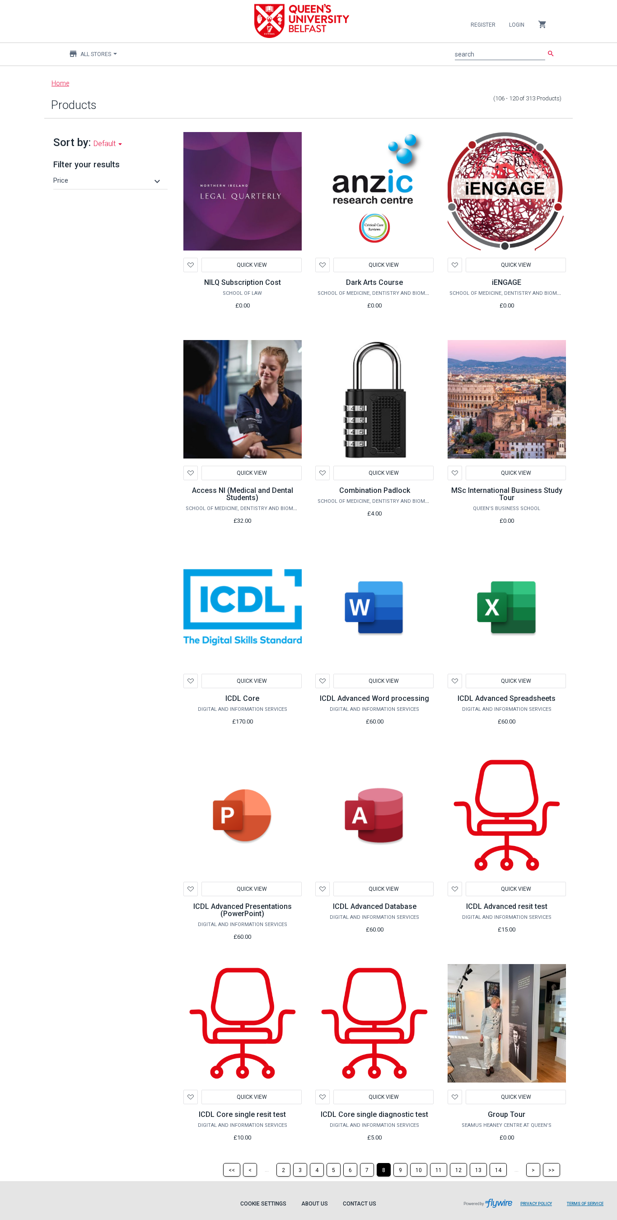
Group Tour (506, 1114)
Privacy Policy (536, 1203)
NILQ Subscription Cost (242, 282)
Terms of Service (585, 1203)
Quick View (251, 265)
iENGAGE (506, 282)
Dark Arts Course (374, 282)
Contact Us (359, 1204)
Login (516, 25)
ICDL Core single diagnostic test (374, 1114)
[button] (108, 180)
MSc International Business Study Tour (506, 494)
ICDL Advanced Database (374, 906)
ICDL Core (242, 698)
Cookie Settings (263, 1204)
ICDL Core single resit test (242, 1114)
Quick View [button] (251, 473)
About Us (314, 1204)
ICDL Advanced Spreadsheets (507, 698)
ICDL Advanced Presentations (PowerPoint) (242, 910)
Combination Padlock (374, 490)
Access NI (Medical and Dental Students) (242, 494)
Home (60, 83)
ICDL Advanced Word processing (374, 698)
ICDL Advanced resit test (506, 906)
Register (483, 25)
